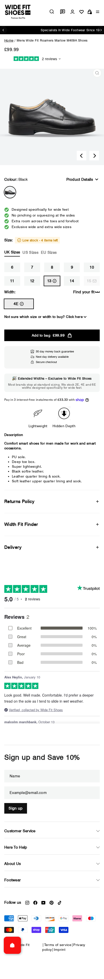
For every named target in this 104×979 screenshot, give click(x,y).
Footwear (12, 880)
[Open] (12, 945)
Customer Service (20, 831)
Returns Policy (19, 501)
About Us (12, 863)
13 (49, 281)
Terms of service (58, 945)
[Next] (94, 155)
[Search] (51, 11)
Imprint (59, 950)
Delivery (12, 547)
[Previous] (81, 155)
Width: (10, 292)
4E (16, 304)
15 (89, 281)
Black (10, 192)
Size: (31, 246)
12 (32, 281)
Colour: (16, 179)
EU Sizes (49, 252)
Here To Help (15, 847)
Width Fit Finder (21, 524)
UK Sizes (12, 252)
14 (72, 281)
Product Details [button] (79, 179)
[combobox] (51, 11)
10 (92, 267)
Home (8, 40)
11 (12, 281)
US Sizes (30, 252)
